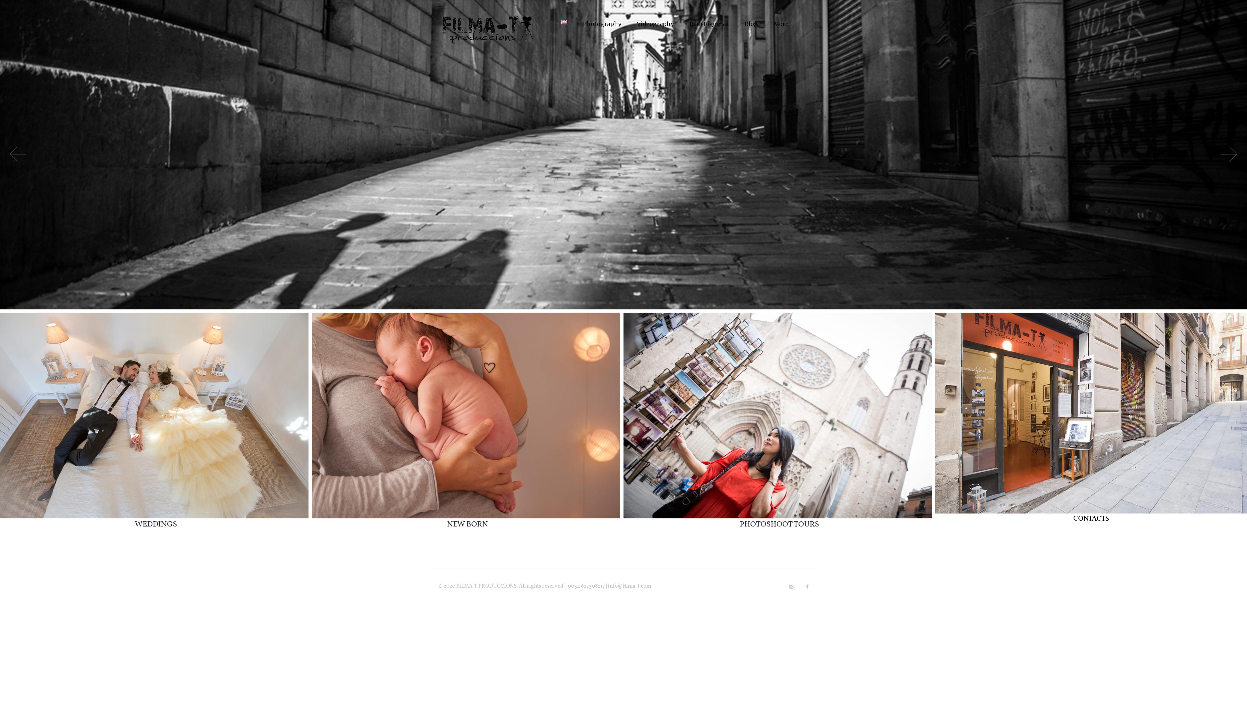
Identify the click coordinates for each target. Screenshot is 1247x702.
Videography (655, 24)
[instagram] (791, 586)
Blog (751, 24)
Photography (602, 24)
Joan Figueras (709, 24)
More (781, 24)
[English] (564, 24)
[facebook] (807, 586)
